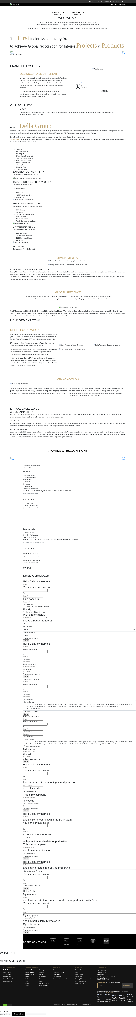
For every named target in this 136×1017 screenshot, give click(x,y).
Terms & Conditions (80, 981)
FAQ (76, 972)
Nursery (41, 981)
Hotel (43, 612)
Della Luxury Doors (125, 704)
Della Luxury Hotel (40, 704)
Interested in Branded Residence (34, 557)
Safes (27, 985)
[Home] (122, 1)
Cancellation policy (80, 983)
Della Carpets (52, 706)
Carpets (41, 972)
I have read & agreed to (37, 638)
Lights (27, 976)
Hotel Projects (7, 976)
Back (24, 497)
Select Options (29, 702)
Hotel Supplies (29, 970)
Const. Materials (43, 985)
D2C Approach (57, 976)
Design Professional (31, 505)
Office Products (29, 974)
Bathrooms (28, 979)
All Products (28, 704)
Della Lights (82, 704)
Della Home (52, 704)
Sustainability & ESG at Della (61, 979)
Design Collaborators (105, 1)
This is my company (29, 664)
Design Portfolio (7, 981)
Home (28, 612)
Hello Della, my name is (31, 679)
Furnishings (42, 976)
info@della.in (27, 578)
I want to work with (29, 632)
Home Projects (7, 972)
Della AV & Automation (110, 706)
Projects (27, 484)
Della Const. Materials (32, 709)
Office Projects (7, 974)
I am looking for (28, 699)
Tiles (26, 981)
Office (36, 612)
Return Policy (78, 976)
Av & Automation (43, 983)
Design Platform (7, 970)
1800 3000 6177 (40, 570)
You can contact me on (30, 649)
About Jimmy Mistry (58, 972)
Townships (28, 486)
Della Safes (29, 706)
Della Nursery (96, 706)
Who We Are (56, 970)
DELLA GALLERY (91, 1)
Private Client (29, 503)
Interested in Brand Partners (32, 560)
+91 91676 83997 (101, 970)
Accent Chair (62, 704)
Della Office (72, 704)
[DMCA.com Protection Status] (7, 1005)
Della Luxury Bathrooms (96, 704)
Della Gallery (56, 974)
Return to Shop (19, 1014)
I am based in (27, 659)
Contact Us (78, 970)
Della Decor (86, 706)
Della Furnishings (74, 706)
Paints (41, 974)
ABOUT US (116, 1)
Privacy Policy (45, 638)
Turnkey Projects (43, 606)
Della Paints (62, 706)
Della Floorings (40, 706)
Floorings (41, 970)
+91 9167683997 (28, 570)
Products (27, 482)
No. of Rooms (27, 627)
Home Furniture (29, 972)
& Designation (27, 669)
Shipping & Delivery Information (83, 979)
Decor (41, 979)
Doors (27, 983)
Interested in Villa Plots (30, 553)
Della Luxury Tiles (111, 704)
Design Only (30, 606)
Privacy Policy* (110, 992)
